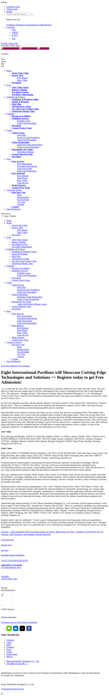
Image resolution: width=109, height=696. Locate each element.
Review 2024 (17, 75)
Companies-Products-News (12, 689)
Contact (15, 207)
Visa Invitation (23, 199)
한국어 (15, 35)
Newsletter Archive (20, 92)
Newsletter (44, 48)
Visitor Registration (11, 48)
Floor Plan (16, 104)
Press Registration (24, 164)
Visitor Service (18, 133)
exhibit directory (45, 25)
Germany (10, 640)
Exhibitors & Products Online (25, 99)
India (8, 645)
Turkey (9, 652)
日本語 (15, 32)
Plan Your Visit (18, 192)
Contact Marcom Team (22, 154)
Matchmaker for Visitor (22, 149)
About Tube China (20, 73)
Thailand (10, 647)
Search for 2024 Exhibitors (28, 137)
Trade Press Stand (24, 168)
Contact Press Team (21, 188)
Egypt (8, 649)
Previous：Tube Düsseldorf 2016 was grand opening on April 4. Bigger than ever (35, 532)
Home (9, 71)
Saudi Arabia (11, 654)
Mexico (9, 657)
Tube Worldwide (13, 209)
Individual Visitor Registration (29, 145)
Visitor (9, 130)
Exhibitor (10, 114)
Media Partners (19, 185)
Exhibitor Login (23, 121)
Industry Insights (19, 90)
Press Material (18, 173)
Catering (20, 204)
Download (16, 83)
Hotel (19, 195)
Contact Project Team (22, 128)
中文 (14, 30)
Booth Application (29, 48)
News (8, 85)
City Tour (21, 202)
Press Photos (22, 78)
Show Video (22, 80)
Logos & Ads (22, 183)
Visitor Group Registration (28, 147)
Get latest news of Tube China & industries (19, 622)
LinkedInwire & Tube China (9, 577)
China (8, 642)
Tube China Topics (20, 87)
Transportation (32, 25)
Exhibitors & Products (16, 25)
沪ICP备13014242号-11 (16, 664)
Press (8, 159)
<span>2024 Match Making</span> (32, 304)
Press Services (18, 161)
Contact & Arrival (13, 190)
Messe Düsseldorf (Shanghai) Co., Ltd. (22, 661)
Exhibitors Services (20, 118)
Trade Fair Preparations (27, 123)
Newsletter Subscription (22, 94)
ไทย (13, 38)
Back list (47, 534)
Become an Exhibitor (21, 116)
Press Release (22, 176)
